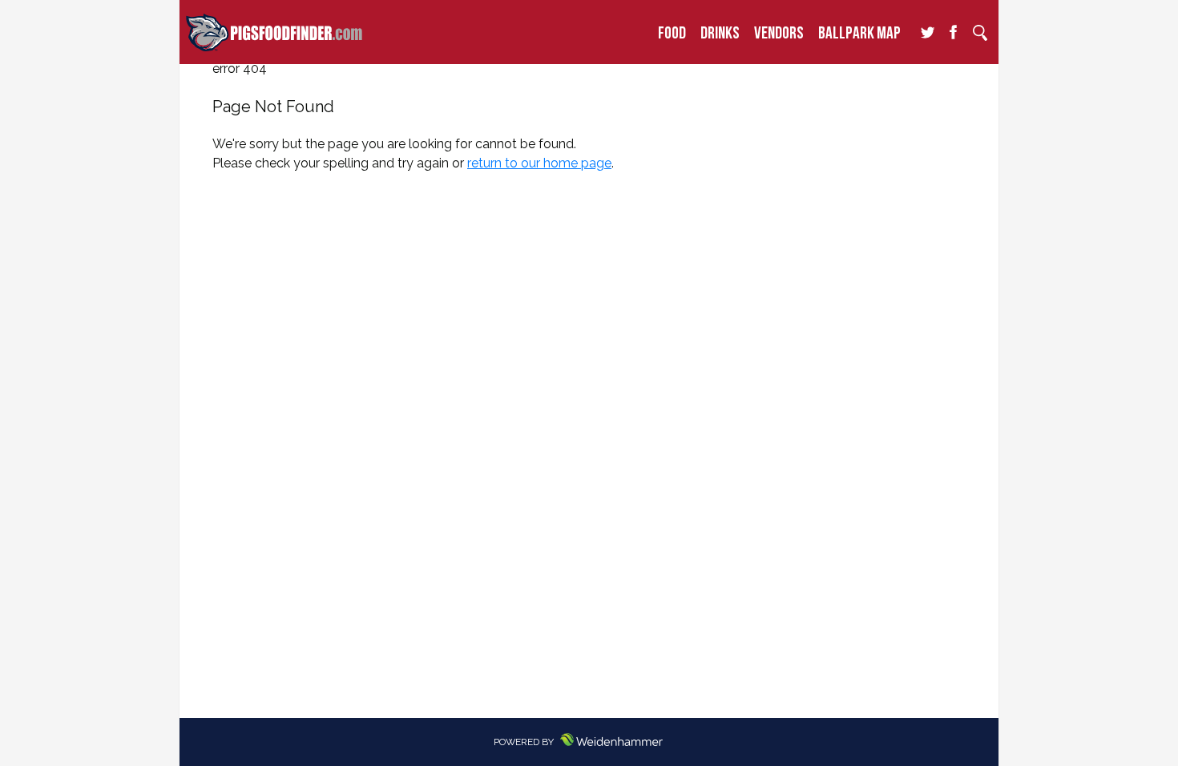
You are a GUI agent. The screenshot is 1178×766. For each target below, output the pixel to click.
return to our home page (539, 163)
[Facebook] (954, 33)
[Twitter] (927, 33)
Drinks (720, 32)
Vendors (779, 32)
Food (672, 32)
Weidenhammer (622, 739)
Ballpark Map (859, 32)
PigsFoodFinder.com (274, 32)
